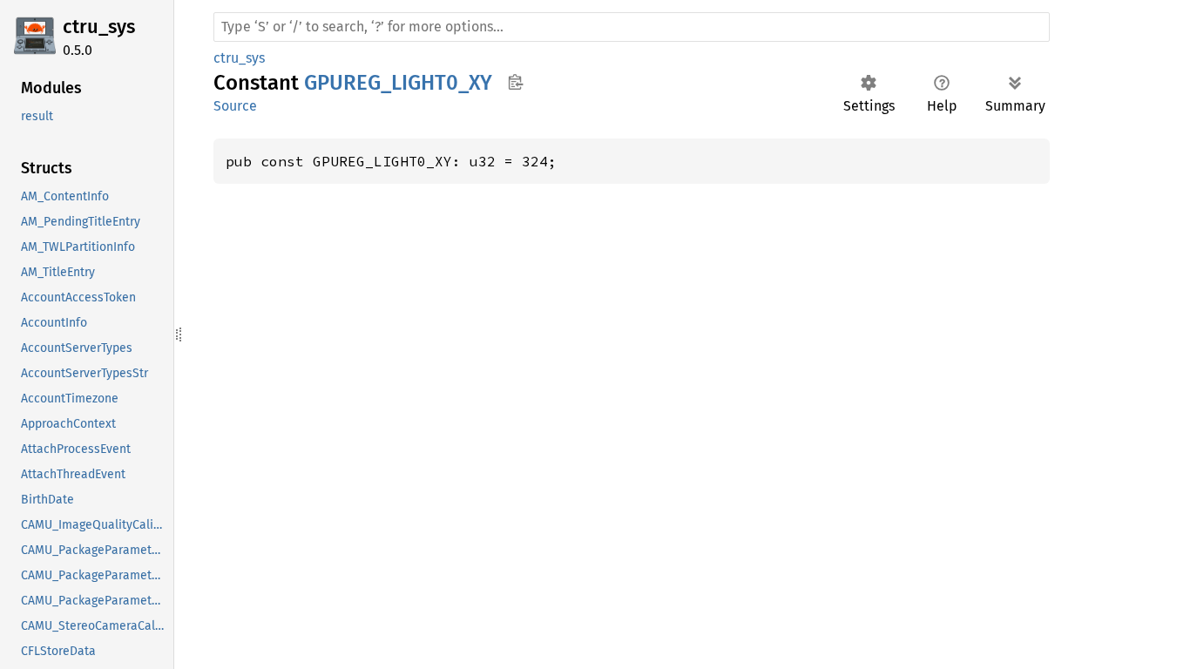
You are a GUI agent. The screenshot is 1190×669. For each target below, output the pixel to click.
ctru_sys (99, 26)
